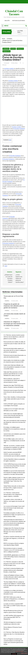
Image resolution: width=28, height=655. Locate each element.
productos (6, 51)
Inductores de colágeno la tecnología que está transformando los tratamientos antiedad (14, 323)
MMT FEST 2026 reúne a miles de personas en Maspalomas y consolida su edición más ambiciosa (14, 598)
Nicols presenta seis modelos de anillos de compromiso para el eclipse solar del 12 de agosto (14, 343)
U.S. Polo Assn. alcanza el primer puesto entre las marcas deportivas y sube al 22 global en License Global (20, 31)
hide (10, 139)
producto (20, 48)
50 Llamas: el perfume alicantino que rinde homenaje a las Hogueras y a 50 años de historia (14, 538)
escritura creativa (9, 68)
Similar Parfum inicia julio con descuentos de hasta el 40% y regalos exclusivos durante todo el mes (14, 487)
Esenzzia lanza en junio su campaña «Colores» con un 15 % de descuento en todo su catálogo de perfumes (14, 550)
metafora (7, 300)
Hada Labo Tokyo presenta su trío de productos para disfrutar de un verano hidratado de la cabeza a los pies (13, 373)
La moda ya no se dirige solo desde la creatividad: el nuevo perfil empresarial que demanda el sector (14, 592)
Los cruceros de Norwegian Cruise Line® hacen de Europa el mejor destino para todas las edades (14, 508)
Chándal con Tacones (14, 12)
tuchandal (6, 63)
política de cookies (19, 651)
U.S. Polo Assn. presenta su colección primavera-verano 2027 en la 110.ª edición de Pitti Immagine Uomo (14, 563)
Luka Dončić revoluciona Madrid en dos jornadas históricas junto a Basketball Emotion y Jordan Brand (14, 570)
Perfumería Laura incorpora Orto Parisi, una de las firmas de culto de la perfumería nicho (15, 392)
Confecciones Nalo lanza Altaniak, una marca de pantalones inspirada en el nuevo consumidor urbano (14, 366)
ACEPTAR (14, 653)
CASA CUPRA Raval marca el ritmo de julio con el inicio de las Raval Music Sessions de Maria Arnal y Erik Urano (15, 465)
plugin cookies (24, 653)
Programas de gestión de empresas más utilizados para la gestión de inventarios (14, 306)
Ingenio (13, 48)
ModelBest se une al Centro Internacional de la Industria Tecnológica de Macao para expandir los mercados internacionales (14, 472)
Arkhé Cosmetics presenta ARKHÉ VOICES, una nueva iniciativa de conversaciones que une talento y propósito (15, 454)
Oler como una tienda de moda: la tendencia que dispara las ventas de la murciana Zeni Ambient (15, 422)
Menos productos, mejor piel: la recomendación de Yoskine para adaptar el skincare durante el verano (14, 380)
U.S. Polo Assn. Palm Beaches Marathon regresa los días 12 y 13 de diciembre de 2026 (14, 634)
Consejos (6, 48)
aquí (6, 266)
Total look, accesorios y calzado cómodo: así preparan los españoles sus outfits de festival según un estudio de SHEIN (14, 447)
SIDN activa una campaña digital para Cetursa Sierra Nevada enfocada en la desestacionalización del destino (13, 415)
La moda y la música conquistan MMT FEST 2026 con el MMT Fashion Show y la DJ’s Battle (14, 605)
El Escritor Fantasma (19, 128)
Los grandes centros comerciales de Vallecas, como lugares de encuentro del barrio (14, 501)
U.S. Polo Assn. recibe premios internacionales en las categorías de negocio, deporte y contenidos (13, 494)
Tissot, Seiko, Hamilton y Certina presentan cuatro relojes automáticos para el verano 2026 (15, 398)
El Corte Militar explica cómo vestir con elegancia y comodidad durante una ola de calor (14, 440)
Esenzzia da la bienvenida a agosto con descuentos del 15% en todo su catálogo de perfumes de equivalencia (15, 350)
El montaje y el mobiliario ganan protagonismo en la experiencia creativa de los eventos (14, 429)
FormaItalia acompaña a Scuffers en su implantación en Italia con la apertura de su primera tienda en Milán (14, 514)
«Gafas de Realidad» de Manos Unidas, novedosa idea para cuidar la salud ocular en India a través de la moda (14, 577)
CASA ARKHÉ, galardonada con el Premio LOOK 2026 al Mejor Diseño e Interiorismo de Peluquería (14, 556)
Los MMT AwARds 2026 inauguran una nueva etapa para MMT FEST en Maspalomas (13, 617)
